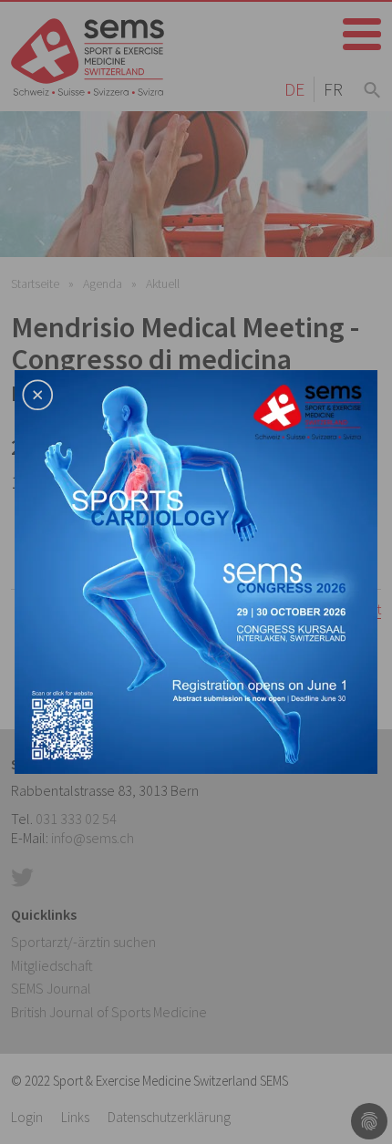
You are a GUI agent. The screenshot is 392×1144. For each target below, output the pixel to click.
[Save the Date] (196, 570)
